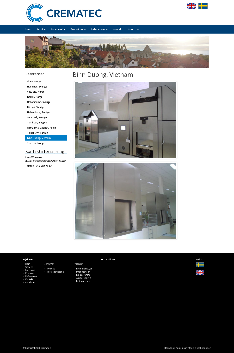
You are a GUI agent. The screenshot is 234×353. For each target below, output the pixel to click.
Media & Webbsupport (199, 347)
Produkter (77, 29)
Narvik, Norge (34, 96)
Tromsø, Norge (35, 143)
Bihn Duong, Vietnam (39, 138)
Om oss (51, 268)
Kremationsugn (84, 268)
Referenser (98, 29)
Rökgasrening (83, 274)
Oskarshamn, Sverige (39, 102)
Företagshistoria (55, 271)
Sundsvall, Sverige (37, 117)
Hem (28, 29)
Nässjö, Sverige (35, 107)
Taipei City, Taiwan (37, 132)
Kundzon (133, 29)
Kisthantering (83, 281)
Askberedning (83, 277)
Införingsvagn (83, 271)
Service (41, 29)
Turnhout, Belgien (37, 122)
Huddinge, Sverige (37, 86)
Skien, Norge (34, 81)
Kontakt (118, 29)
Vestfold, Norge (36, 91)
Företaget (57, 29)
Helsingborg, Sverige (38, 112)
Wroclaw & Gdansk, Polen (41, 127)
